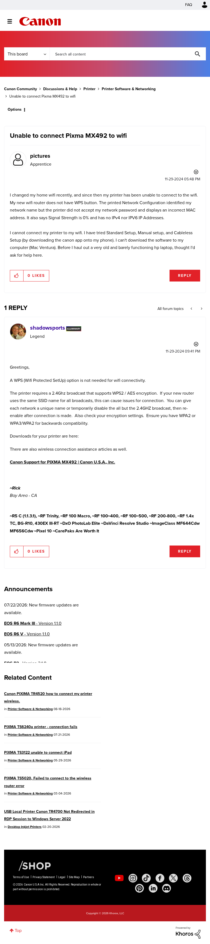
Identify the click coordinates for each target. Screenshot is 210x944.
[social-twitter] (173, 878)
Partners (88, 877)
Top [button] (18, 930)
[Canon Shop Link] (32, 865)
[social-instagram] (133, 878)
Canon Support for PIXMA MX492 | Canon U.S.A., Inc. (62, 462)
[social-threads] (187, 878)
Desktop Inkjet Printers (25, 826)
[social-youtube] (119, 878)
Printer (89, 89)
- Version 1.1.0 (33, 623)
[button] (17, 275)
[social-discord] (166, 888)
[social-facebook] (160, 878)
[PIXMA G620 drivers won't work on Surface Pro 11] (192, 309)
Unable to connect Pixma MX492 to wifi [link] (42, 96)
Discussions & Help (60, 89)
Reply (185, 275)
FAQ (188, 5)
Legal (61, 877)
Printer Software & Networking (129, 89)
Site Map (74, 877)
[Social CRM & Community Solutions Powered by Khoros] (188, 932)
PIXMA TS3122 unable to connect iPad (38, 752)
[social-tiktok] (146, 878)
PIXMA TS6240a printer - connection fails (40, 727)
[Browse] (12, 21)
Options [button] (15, 109)
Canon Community (40, 21)
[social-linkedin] (153, 888)
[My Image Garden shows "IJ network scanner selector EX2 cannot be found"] (201, 309)
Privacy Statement (44, 877)
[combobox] (127, 53)
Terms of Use (21, 877)
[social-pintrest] (139, 888)
